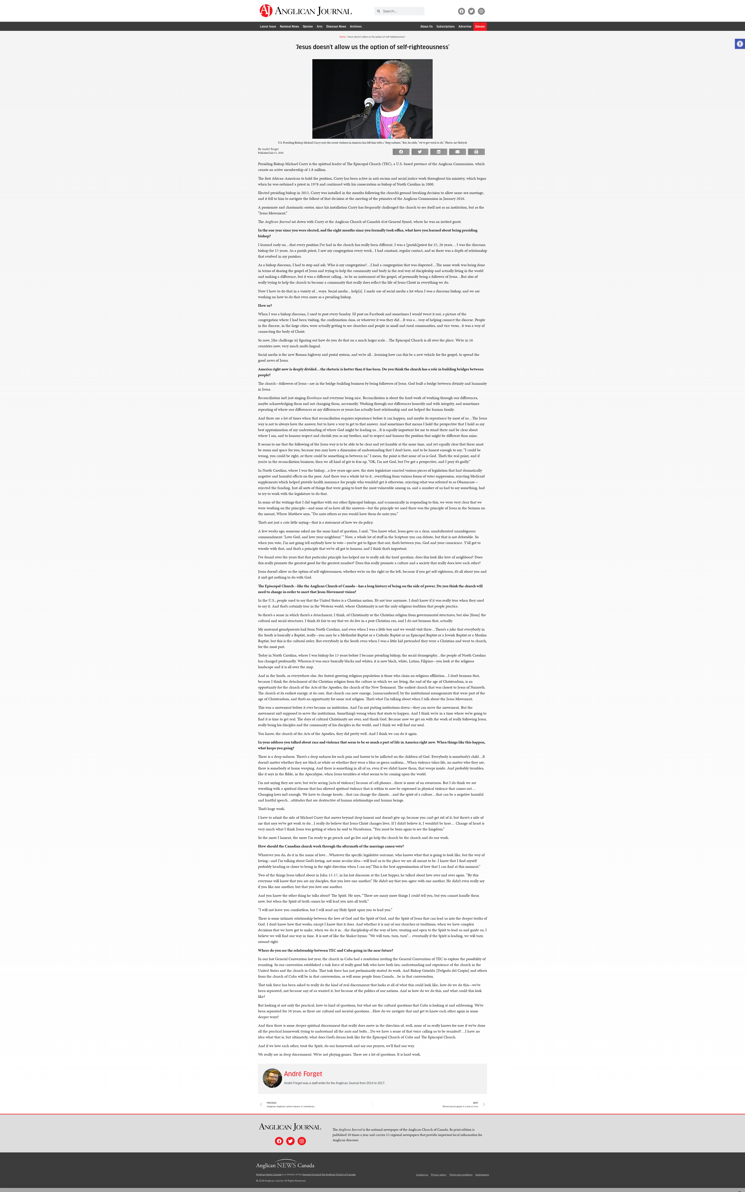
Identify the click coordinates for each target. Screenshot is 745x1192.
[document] (372, 596)
